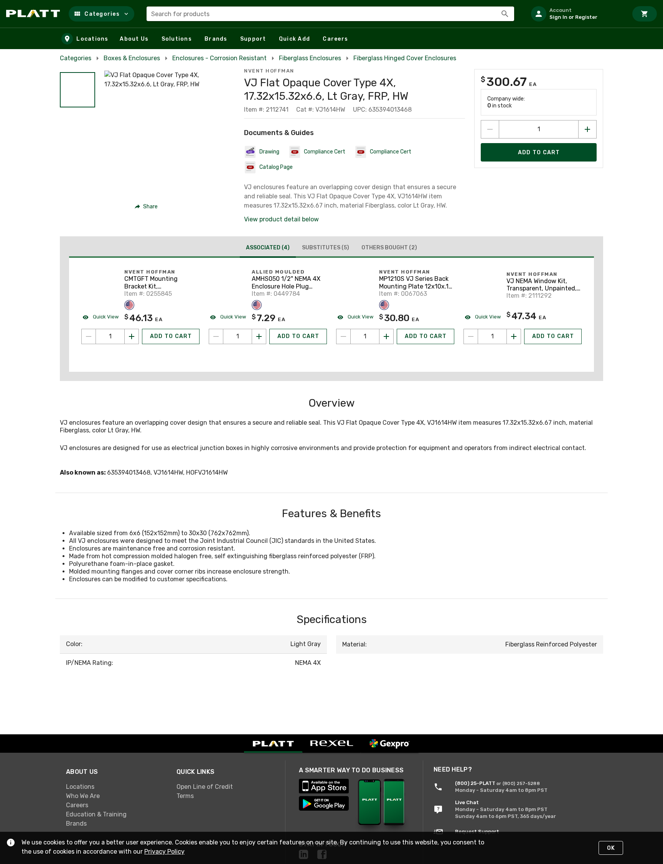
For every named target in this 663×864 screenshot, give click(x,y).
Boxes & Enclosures (132, 58)
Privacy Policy (164, 851)
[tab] (268, 248)
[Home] (34, 14)
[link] (115, 786)
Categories (75, 58)
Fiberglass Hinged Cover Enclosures (404, 58)
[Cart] (644, 13)
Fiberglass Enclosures (310, 58)
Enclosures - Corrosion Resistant (219, 58)
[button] (101, 13)
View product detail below (281, 219)
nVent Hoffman (269, 71)
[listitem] (576, 13)
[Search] (505, 13)
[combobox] (330, 14)
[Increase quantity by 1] (587, 129)
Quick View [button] (105, 317)
